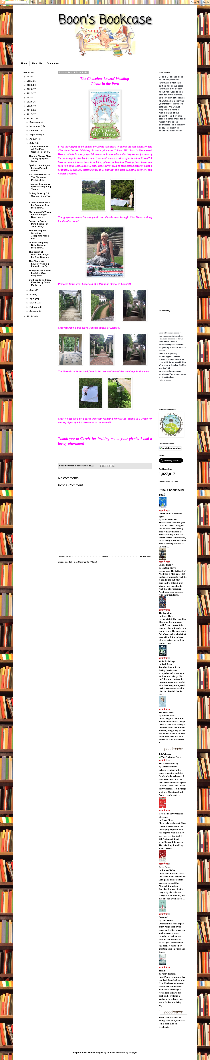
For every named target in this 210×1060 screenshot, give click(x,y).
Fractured (163, 917)
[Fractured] (162, 910)
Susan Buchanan (169, 519)
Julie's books (165, 754)
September (35, 134)
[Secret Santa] (162, 860)
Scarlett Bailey (168, 870)
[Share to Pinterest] (113, 465)
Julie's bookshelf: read (171, 492)
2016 (29, 118)
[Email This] (101, 465)
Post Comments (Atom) (85, 562)
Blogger (133, 1052)
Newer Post (65, 556)
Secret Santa (164, 867)
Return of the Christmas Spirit (170, 515)
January (34, 311)
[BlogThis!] (104, 465)
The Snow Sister (166, 712)
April (32, 298)
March (33, 302)
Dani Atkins (167, 920)
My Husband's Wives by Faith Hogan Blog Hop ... (40, 214)
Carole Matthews (169, 766)
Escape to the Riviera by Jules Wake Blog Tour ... (40, 273)
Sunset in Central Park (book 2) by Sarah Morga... (39, 224)
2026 (29, 76)
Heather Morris (169, 567)
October (34, 130)
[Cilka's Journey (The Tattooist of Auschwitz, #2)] (162, 558)
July (32, 143)
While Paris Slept (167, 661)
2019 (29, 106)
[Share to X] (107, 465)
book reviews (171, 1017)
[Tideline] (162, 964)
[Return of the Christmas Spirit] (162, 507)
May (32, 294)
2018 (29, 110)
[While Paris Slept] (162, 655)
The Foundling (165, 613)
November (35, 126)
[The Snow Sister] (162, 706)
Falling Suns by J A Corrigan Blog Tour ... (40, 196)
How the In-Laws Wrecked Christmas (171, 815)
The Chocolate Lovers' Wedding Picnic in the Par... (39, 264)
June (32, 290)
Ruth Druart (167, 664)
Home (24, 63)
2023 (29, 89)
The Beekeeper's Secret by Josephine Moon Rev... (39, 234)
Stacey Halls (167, 616)
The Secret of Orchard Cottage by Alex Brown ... (39, 254)
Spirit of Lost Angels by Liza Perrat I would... (39, 168)
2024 (29, 85)
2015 (29, 316)
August (34, 139)
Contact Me (53, 63)
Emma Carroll (168, 715)
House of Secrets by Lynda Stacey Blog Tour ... (40, 186)
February (35, 307)
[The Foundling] (162, 607)
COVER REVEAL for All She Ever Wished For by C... (39, 149)
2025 (29, 81)
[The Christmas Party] (170, 757)
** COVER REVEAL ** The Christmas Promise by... (39, 177)
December (35, 122)
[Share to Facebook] (110, 465)
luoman (111, 1052)
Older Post (145, 556)
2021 (29, 97)
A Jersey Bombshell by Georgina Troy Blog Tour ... (39, 205)
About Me (37, 63)
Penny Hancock (169, 973)
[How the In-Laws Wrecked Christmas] (162, 807)
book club (169, 1023)
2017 (29, 114)
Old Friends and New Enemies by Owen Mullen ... (40, 282)
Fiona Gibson (168, 820)
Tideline (162, 970)
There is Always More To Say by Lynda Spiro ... (40, 158)
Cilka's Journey (166, 564)
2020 (29, 101)
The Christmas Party (168, 763)
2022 (29, 93)
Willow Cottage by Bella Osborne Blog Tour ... (38, 245)
